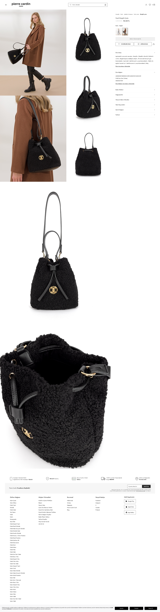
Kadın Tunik (13, 568)
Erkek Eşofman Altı (14, 540)
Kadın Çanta (13, 500)
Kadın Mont (13, 589)
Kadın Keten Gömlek (15, 571)
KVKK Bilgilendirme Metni (140, 491)
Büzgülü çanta (143, 14)
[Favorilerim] (150, 5)
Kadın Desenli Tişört (15, 566)
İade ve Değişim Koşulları (45, 514)
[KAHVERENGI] (118, 31)
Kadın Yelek (13, 596)
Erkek (11, 514)
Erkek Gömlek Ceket (15, 531)
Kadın (122, 14)
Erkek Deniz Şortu (14, 542)
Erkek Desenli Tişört (15, 524)
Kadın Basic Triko (14, 582)
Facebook (98, 500)
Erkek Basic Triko (14, 557)
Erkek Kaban (13, 547)
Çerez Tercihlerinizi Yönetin (45, 507)
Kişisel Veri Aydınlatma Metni (46, 510)
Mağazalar (69, 505)
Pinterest (98, 510)
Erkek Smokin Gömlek (15, 533)
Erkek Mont (12, 545)
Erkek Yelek (13, 552)
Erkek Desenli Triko (14, 559)
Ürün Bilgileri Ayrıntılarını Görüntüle (125, 84)
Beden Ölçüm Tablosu (44, 517)
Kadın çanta (136, 14)
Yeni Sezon (12, 512)
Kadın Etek (12, 578)
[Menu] (6, 4)
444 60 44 (41, 524)
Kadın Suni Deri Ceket (15, 599)
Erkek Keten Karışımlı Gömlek (17, 528)
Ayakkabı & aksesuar (128, 14)
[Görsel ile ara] (105, 5)
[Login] (146, 5)
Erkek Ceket (13, 510)
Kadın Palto (13, 594)
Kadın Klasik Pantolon (15, 575)
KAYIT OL (146, 486)
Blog (68, 510)
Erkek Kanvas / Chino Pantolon (17, 535)
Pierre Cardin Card (72, 507)
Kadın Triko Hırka (14, 587)
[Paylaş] (153, 44)
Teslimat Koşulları (43, 519)
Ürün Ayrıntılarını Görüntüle (123, 66)
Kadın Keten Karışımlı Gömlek (17, 573)
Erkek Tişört (13, 505)
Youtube (97, 507)
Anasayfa (117, 14)
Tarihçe (69, 503)
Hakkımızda (70, 500)
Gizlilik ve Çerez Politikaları (45, 500)
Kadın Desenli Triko (15, 585)
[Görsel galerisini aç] (33, 53)
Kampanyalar (13, 519)
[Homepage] (21, 5)
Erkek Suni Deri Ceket (15, 554)
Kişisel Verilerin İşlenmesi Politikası (47, 512)
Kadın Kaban (13, 592)
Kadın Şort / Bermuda (15, 580)
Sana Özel (12, 521)
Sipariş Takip (42, 505)
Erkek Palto (12, 550)
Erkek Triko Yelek (14, 564)
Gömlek (12, 507)
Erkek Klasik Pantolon (15, 538)
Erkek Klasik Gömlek (15, 526)
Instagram (98, 503)
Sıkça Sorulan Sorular (44, 521)
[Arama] (70, 4)
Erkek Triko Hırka (14, 561)
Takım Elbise (13, 503)
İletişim (40, 503)
